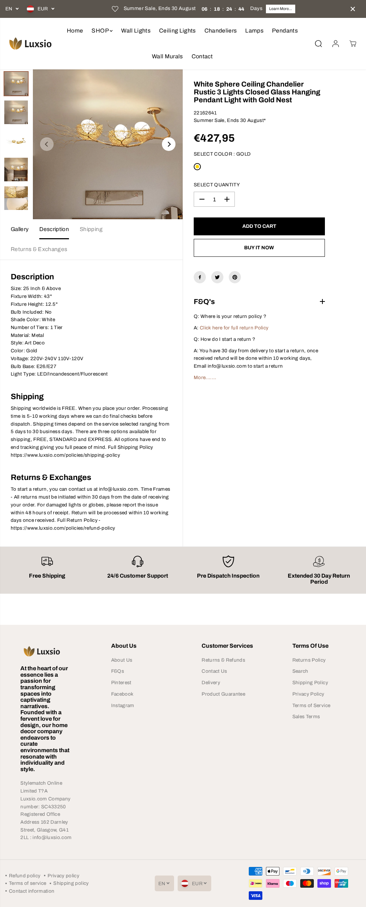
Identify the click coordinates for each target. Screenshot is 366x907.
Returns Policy (309, 660)
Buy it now (259, 247)
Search (300, 671)
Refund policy (24, 875)
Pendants (285, 31)
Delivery (211, 682)
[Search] (318, 44)
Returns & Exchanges (39, 249)
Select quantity (217, 184)
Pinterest (121, 682)
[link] (47, 651)
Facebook (122, 694)
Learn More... (280, 8)
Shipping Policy (310, 682)
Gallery (20, 229)
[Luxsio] (30, 43)
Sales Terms (306, 716)
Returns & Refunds (223, 660)
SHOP (101, 31)
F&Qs (117, 671)
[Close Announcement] (353, 9)
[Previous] (47, 144)
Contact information (31, 891)
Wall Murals (167, 56)
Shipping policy (71, 883)
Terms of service (27, 883)
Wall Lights (135, 31)
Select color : (222, 154)
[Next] (168, 144)
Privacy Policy (308, 694)
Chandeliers (220, 31)
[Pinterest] (235, 277)
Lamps (254, 31)
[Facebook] (200, 277)
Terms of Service (311, 705)
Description (54, 229)
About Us (122, 660)
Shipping (91, 229)
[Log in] (335, 44)
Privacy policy (63, 875)
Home (75, 31)
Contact (202, 56)
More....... (205, 377)
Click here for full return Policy (234, 327)
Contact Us (214, 671)
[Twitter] (217, 277)
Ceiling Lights (177, 31)
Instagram (122, 705)
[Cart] (353, 44)
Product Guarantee (223, 694)
